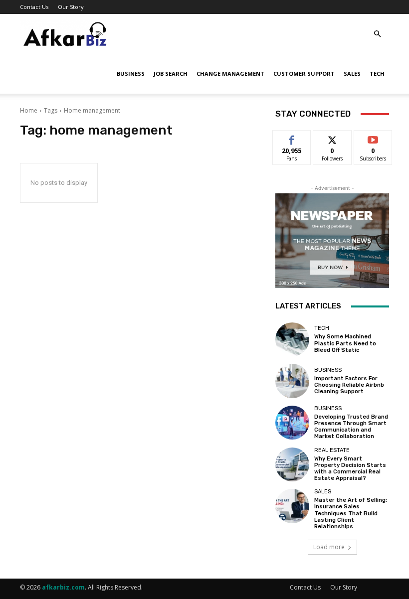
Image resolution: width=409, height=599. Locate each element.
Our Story (71, 6)
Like (292, 138)
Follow (332, 138)
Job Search (171, 73)
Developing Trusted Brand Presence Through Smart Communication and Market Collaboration (351, 427)
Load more (329, 547)
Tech (377, 73)
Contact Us (34, 6)
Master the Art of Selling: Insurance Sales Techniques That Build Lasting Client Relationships (350, 513)
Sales (352, 73)
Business (131, 73)
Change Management (230, 73)
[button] (377, 34)
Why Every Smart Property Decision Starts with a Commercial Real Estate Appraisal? (350, 468)
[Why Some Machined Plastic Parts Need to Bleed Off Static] (292, 339)
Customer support (304, 73)
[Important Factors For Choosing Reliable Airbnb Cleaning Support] (292, 381)
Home (28, 110)
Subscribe (373, 138)
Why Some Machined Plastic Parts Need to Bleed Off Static (345, 343)
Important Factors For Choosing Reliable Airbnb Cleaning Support (349, 385)
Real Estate (332, 450)
